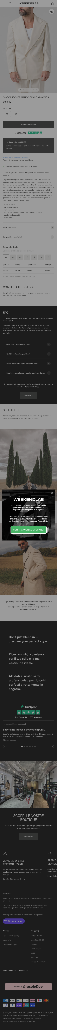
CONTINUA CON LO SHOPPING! (28, 530)
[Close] (51, 493)
